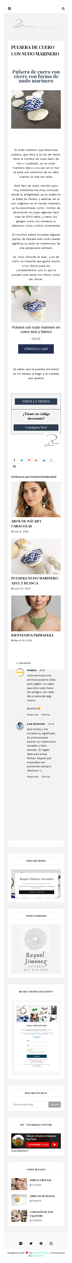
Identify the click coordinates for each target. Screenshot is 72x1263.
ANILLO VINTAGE (41, 1180)
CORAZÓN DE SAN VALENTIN (41, 1213)
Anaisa (31, 670)
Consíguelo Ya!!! (36, 427)
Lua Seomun (36, 723)
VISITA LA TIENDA (36, 401)
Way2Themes (41, 1252)
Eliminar (45, 714)
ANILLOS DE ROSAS (42, 1196)
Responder (32, 714)
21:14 (51, 724)
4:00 (41, 670)
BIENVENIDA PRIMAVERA (32, 635)
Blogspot (37, 1255)
